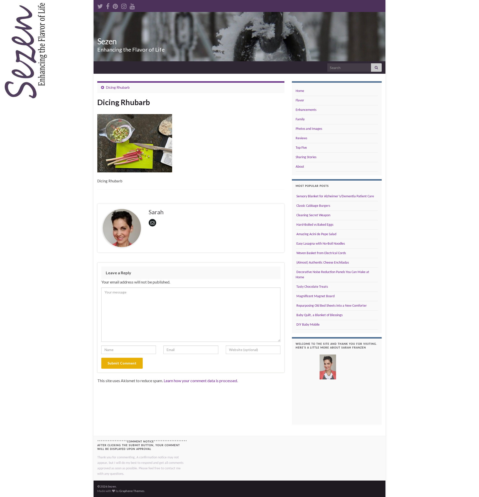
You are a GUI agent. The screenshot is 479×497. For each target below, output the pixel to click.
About (300, 167)
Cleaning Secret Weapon (313, 215)
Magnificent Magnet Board (315, 296)
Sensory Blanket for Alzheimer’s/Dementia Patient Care (335, 196)
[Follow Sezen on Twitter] (100, 5)
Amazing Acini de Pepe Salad (316, 234)
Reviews (301, 138)
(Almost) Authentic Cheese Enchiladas (322, 263)
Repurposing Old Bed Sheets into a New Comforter (331, 306)
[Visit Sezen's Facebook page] (108, 5)
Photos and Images (309, 129)
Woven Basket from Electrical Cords (321, 253)
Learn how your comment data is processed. (201, 380)
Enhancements (306, 110)
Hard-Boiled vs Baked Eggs (314, 225)
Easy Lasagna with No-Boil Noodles (320, 244)
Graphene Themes (131, 491)
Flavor (300, 100)
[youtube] (132, 5)
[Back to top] (468, 486)
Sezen (107, 41)
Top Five (301, 148)
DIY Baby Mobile (308, 325)
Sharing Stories (306, 157)
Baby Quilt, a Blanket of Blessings (319, 315)
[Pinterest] (115, 5)
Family (300, 119)
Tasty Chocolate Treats (312, 287)
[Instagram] (123, 5)
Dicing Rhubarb (118, 87)
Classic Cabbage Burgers (313, 206)
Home (300, 91)
